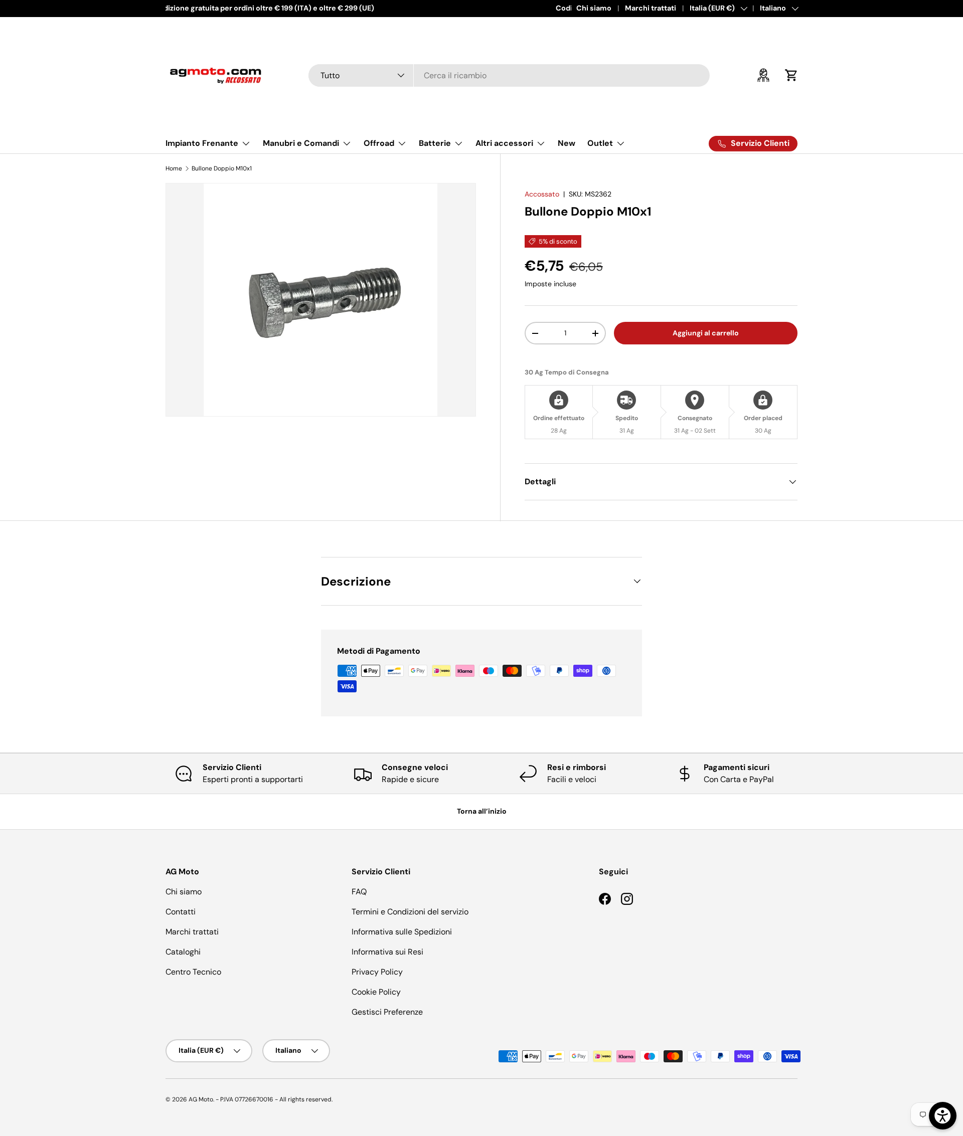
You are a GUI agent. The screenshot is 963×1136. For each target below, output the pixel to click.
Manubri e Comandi (301, 143)
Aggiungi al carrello (706, 332)
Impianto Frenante (202, 143)
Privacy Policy (377, 972)
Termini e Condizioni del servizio (410, 911)
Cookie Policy (376, 992)
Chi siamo (593, 8)
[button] (791, 75)
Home (174, 168)
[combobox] (509, 75)
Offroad (379, 143)
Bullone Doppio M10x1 (222, 168)
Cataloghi (183, 951)
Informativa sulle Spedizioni (402, 931)
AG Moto (201, 1099)
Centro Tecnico (193, 972)
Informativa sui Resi (387, 951)
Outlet (600, 143)
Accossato (542, 194)
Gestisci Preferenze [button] (387, 1012)
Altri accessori (504, 143)
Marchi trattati (650, 8)
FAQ (359, 891)
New (566, 143)
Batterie (435, 143)
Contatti (181, 911)
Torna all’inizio (482, 811)
